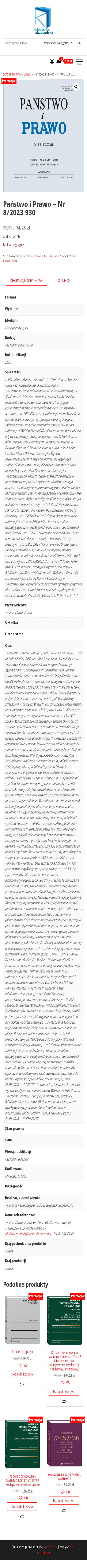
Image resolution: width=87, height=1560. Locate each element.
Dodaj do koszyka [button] (22, 1374)
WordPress (50, 1546)
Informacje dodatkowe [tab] (26, 280)
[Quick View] (26, 1365)
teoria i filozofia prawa (47, 256)
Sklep (27, 74)
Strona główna (12, 74)
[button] (76, 87)
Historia (31, 256)
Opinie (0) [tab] (64, 280)
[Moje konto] (52, 61)
